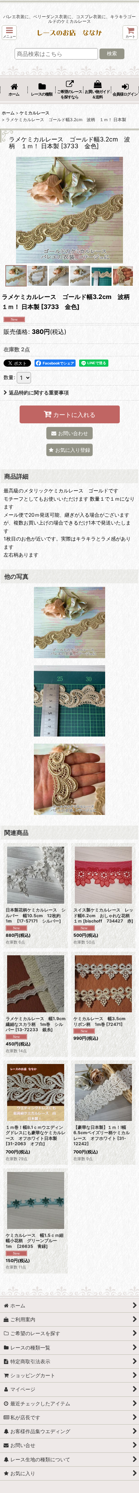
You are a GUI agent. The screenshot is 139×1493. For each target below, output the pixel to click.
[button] (9, 32)
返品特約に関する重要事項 (39, 392)
